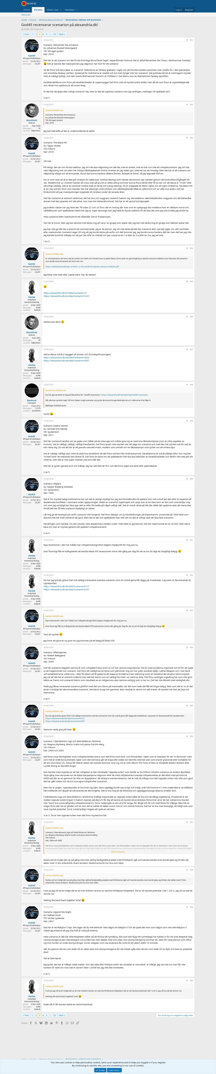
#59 (191, 907)
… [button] (50, 34)
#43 (191, 137)
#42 (191, 104)
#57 (191, 822)
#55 (191, 705)
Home (27, 9)
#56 (191, 736)
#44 (191, 248)
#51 (191, 540)
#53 (191, 610)
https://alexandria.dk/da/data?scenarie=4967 (66, 360)
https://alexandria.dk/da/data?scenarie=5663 (66, 357)
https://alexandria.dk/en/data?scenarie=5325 (66, 295)
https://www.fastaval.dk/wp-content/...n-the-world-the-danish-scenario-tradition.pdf (82, 266)
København (35, 130)
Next (61, 34)
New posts (26, 14)
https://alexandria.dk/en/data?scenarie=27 (65, 292)
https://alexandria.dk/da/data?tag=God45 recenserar (125, 394)
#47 (191, 349)
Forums (38, 9)
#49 (191, 420)
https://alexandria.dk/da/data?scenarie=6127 (66, 586)
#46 (191, 316)
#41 (191, 40)
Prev (27, 34)
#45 (191, 281)
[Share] (187, 40)
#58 (191, 870)
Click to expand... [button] (118, 851)
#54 (191, 647)
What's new (52, 9)
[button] (61, 10)
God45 (26, 29)
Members (70, 9)
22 (55, 34)
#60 (191, 980)
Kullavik (37, 310)
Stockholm (36, 410)
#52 (191, 575)
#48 (191, 384)
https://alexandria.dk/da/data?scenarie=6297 (66, 589)
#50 (191, 479)
